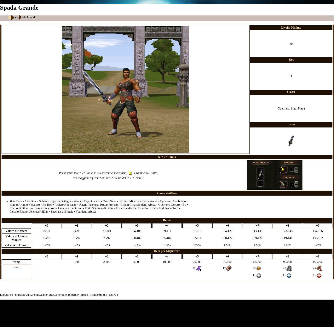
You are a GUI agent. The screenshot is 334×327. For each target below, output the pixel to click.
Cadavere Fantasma (70, 208)
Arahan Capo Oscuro (87, 201)
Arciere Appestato (66, 204)
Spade (15, 17)
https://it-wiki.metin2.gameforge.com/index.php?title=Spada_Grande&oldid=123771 (66, 294)
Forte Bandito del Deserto (132, 208)
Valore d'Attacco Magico (16, 238)
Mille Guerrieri (138, 201)
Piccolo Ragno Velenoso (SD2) (29, 211)
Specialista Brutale (62, 211)
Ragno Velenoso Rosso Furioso (98, 204)
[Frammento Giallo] (130, 173)
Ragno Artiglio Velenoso (25, 204)
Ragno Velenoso (45, 208)
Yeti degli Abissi (86, 211)
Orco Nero (109, 201)
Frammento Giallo (145, 173)
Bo (184, 204)
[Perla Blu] (289, 275)
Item (16, 267)
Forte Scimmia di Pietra (99, 208)
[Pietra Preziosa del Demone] (259, 268)
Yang (16, 261)
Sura (294, 108)
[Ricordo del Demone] (229, 268)
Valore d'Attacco (16, 231)
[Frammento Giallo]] (283, 169)
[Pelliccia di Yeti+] (289, 268)
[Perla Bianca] (259, 275)
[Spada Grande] (260, 173)
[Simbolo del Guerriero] (319, 268)
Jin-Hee (47, 204)
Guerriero (283, 108)
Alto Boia (31, 201)
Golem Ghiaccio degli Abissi (138, 204)
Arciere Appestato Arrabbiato (168, 201)
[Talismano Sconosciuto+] (199, 268)
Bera (19, 201)
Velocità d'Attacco (16, 245)
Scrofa (123, 201)
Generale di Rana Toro (164, 208)
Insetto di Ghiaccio (21, 208)
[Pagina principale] (9, 17)
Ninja (301, 108)
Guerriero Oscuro (169, 204)
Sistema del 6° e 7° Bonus (127, 178)
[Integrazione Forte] (283, 184)
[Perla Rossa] (319, 275)
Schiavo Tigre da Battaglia (55, 201)
